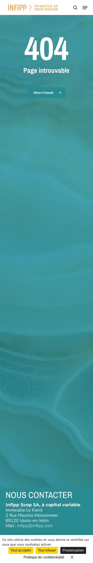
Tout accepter (21, 550)
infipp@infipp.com (35, 526)
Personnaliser (73, 550)
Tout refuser (47, 550)
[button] (85, 7)
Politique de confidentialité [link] (44, 557)
